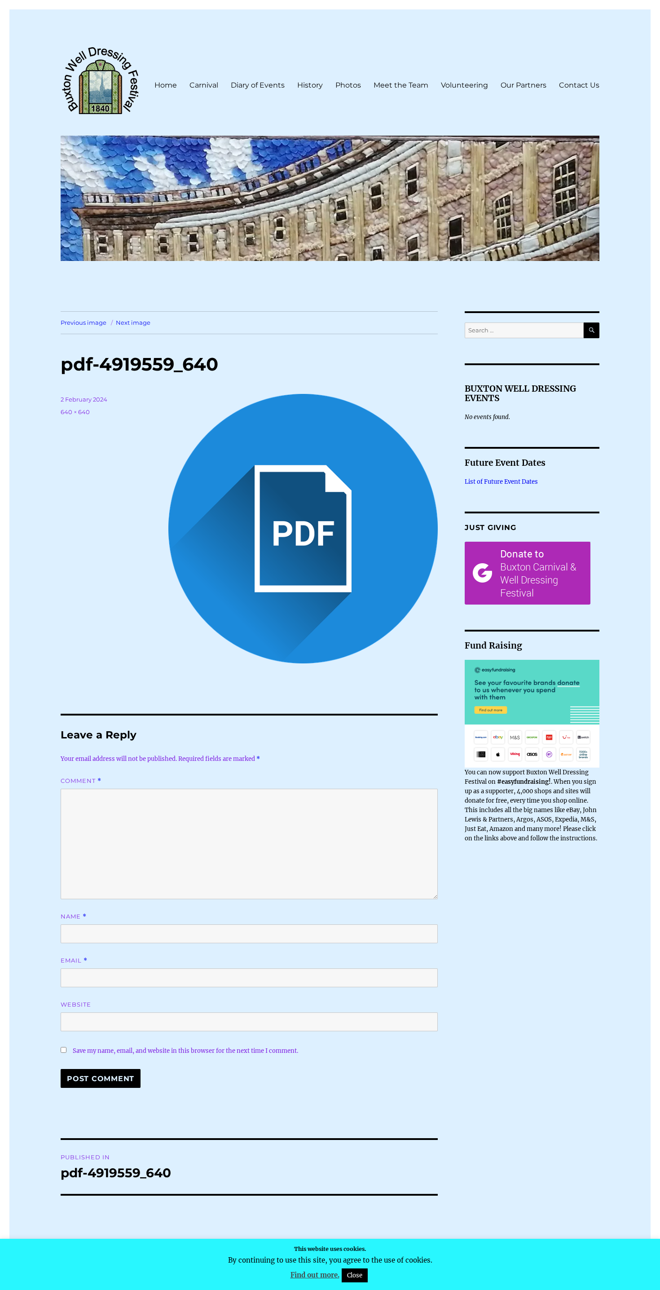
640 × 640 (75, 411)
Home (165, 85)
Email (74, 960)
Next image (133, 322)
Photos (348, 85)
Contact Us (579, 85)
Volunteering (464, 85)
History (310, 85)
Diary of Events (258, 85)
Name (74, 916)
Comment (81, 781)
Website (76, 1004)
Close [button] (354, 1275)
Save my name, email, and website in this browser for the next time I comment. (185, 1051)
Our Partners (523, 85)
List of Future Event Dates (501, 482)
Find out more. (314, 1275)
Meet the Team (401, 85)
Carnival (203, 85)
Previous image (83, 322)
